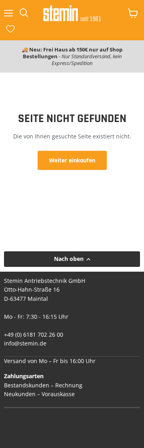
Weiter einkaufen (72, 160)
